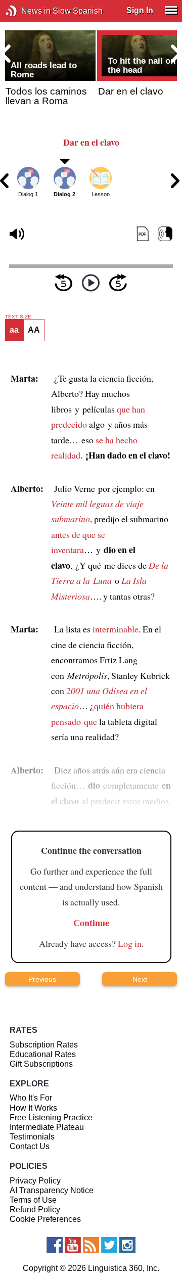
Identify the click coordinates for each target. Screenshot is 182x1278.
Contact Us (30, 1146)
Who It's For (31, 1097)
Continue (91, 922)
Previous (42, 979)
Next (139, 979)
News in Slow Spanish (26, 11)
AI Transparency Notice (52, 1190)
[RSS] (91, 1245)
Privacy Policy (35, 1180)
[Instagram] (127, 1245)
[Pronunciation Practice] (165, 234)
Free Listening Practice (51, 1117)
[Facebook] (55, 1245)
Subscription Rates (44, 1044)
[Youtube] (73, 1245)
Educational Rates (43, 1054)
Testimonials (32, 1136)
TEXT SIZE (18, 317)
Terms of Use (33, 1200)
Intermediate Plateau (47, 1127)
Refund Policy (35, 1209)
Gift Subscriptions (41, 1064)
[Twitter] (109, 1245)
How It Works (33, 1108)
